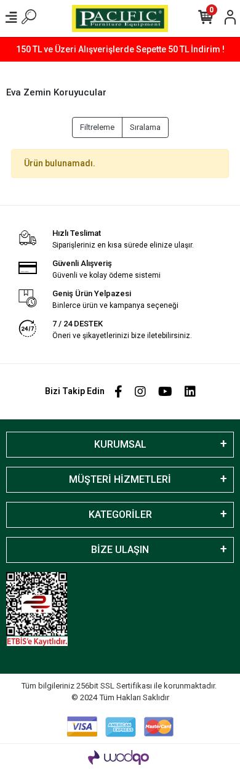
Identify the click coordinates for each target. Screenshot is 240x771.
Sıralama (145, 127)
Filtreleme (97, 127)
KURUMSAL (120, 444)
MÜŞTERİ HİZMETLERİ (120, 479)
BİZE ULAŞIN (120, 549)
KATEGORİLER (120, 514)
